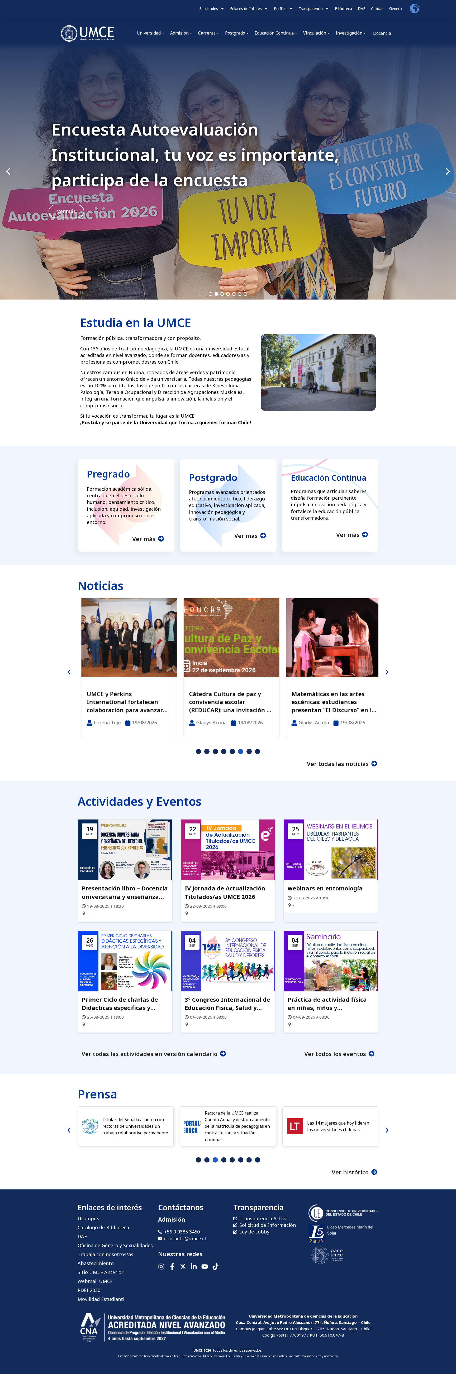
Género (395, 8)
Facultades (208, 8)
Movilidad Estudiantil (102, 1299)
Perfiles (280, 8)
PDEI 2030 (89, 1290)
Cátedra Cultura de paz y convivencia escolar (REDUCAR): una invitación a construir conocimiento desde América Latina (123, 702)
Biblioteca (343, 8)
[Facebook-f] (172, 1266)
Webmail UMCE (95, 1281)
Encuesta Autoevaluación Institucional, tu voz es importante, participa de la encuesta (195, 154)
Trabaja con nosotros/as (105, 1254)
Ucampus (88, 1218)
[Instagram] (161, 1266)
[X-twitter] (183, 1266)
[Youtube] (204, 1266)
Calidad (377, 8)
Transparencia (311, 8)
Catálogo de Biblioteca (103, 1227)
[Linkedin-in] (194, 1266)
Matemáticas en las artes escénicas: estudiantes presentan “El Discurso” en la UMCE (227, 702)
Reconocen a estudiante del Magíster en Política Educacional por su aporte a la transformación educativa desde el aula (329, 702)
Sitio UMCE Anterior (101, 1272)
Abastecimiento (96, 1263)
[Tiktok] (215, 1266)
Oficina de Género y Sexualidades (115, 1245)
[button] (228, 171)
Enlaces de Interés (246, 8)
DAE (361, 8)
